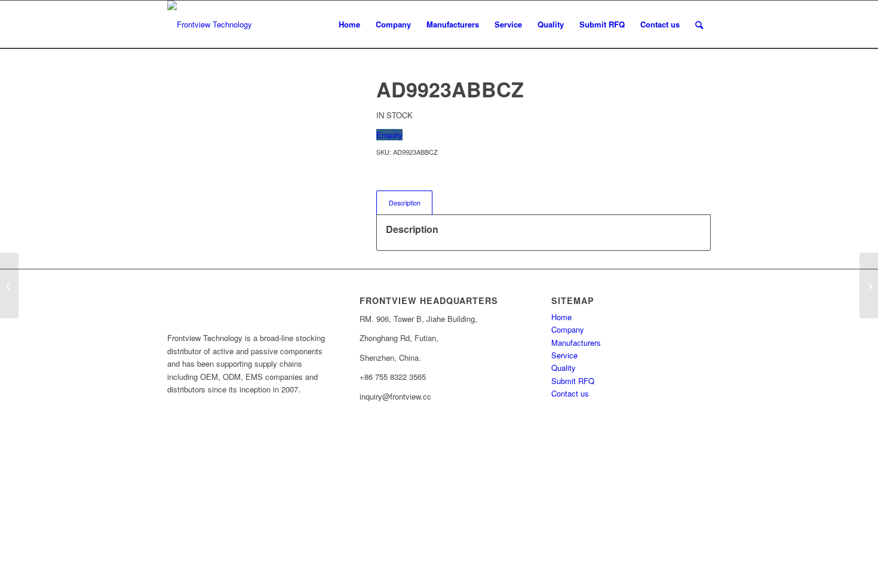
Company (567, 329)
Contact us (570, 393)
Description (404, 202)
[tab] (404, 203)
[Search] (699, 24)
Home (561, 317)
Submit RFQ (572, 380)
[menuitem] (349, 24)
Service (564, 355)
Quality (563, 367)
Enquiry (389, 134)
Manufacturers (576, 342)
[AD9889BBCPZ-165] (9, 285)
